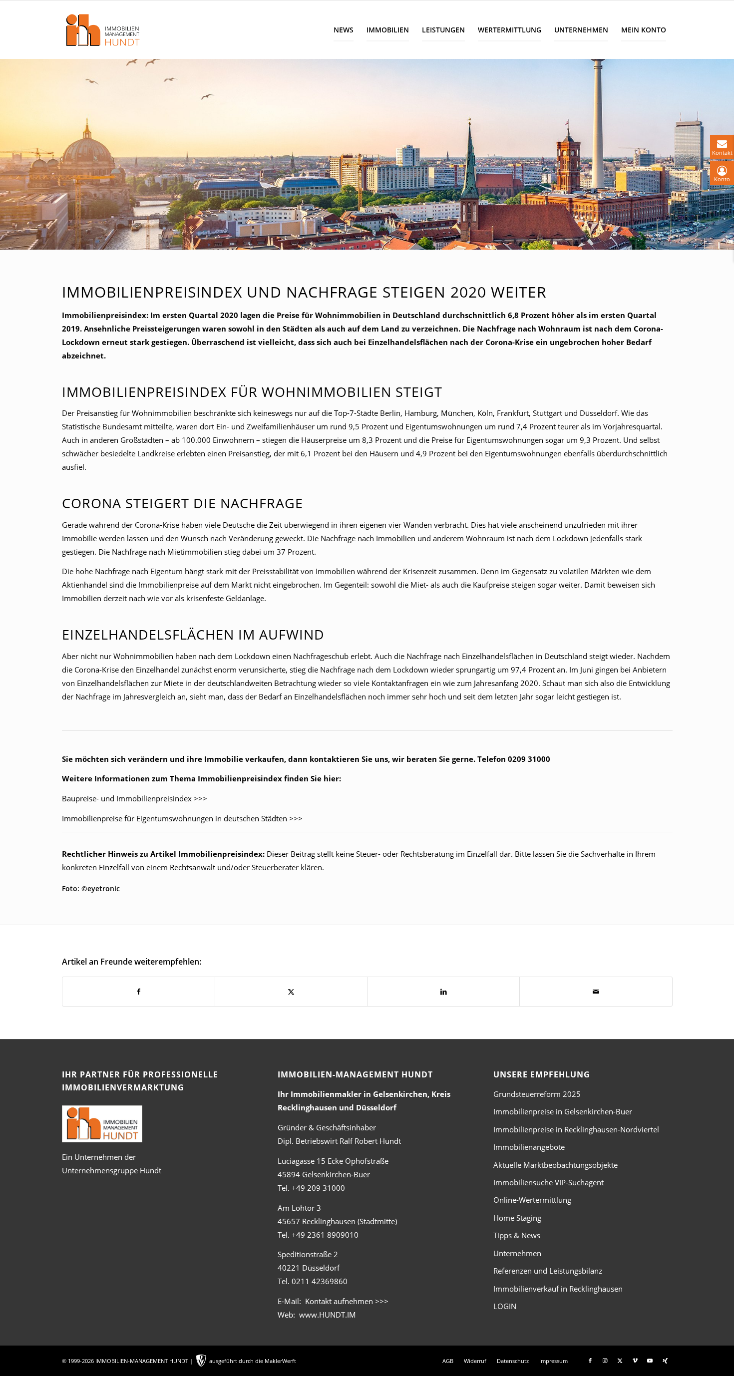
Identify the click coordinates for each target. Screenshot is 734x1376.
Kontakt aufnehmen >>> (346, 1301)
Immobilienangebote (529, 1147)
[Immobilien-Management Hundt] (102, 29)
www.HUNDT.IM (327, 1315)
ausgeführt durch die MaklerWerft (252, 1361)
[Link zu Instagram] (605, 1360)
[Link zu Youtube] (650, 1360)
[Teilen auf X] (291, 991)
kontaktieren (335, 759)
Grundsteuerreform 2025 (537, 1094)
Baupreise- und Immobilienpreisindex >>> (134, 798)
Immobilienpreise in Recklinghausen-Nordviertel (576, 1129)
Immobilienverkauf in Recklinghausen (558, 1289)
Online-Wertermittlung (532, 1200)
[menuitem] (343, 29)
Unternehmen (517, 1253)
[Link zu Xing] (665, 1360)
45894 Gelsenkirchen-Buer (324, 1174)
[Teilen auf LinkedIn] (443, 991)
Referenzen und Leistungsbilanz (547, 1271)
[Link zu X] (620, 1360)
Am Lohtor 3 (299, 1208)
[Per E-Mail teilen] (596, 991)
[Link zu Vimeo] (635, 1360)
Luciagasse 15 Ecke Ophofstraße (333, 1161)
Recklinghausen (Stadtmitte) (337, 1221)
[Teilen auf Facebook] (138, 991)
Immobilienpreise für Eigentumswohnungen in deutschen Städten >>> (182, 818)
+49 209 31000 (318, 1188)
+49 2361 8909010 (325, 1235)
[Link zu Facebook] (590, 1360)
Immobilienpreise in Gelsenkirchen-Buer (562, 1111)
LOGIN (504, 1306)
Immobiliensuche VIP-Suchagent (548, 1182)
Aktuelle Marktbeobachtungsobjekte (555, 1165)
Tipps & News (516, 1235)
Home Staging (517, 1218)
